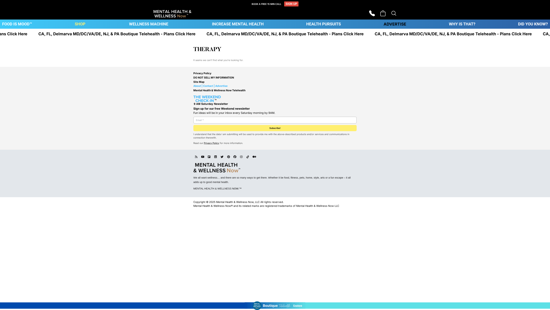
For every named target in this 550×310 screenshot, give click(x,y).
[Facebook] (235, 157)
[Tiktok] (248, 157)
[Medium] (254, 157)
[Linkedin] (215, 157)
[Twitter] (222, 157)
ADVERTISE (395, 24)
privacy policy (211, 143)
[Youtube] (203, 157)
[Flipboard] (209, 157)
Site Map (198, 81)
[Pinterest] (228, 157)
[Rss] (196, 157)
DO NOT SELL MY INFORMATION (213, 77)
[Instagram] (241, 157)
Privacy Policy (202, 73)
